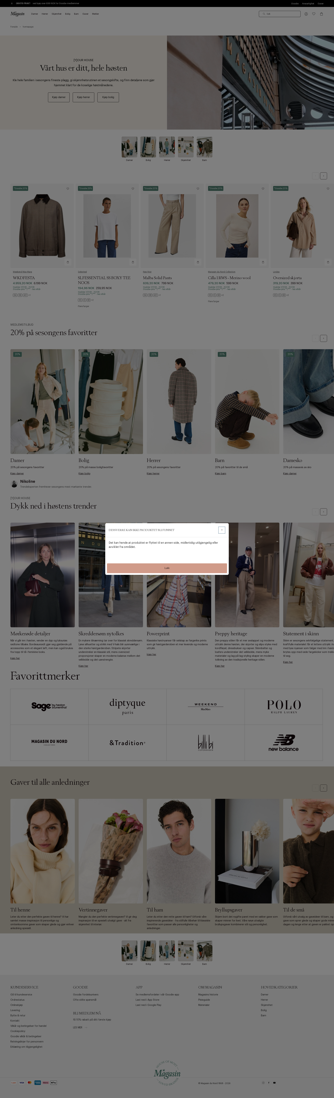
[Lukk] (221, 530)
